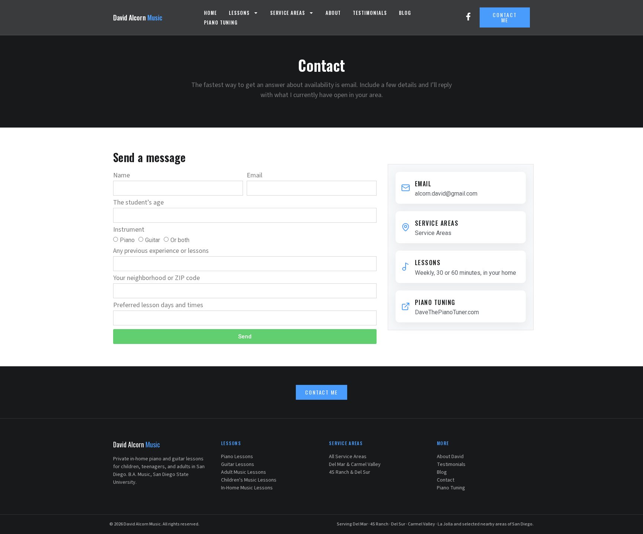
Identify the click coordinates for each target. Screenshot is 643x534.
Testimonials (370, 12)
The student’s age (138, 203)
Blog (405, 12)
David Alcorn (137, 17)
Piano (127, 240)
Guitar (152, 240)
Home (210, 12)
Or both (179, 240)
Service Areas (287, 12)
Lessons (239, 12)
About (333, 12)
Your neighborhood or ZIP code (156, 279)
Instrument (128, 230)
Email (254, 176)
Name (121, 176)
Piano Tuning (220, 22)
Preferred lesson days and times (158, 306)
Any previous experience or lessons (161, 251)
